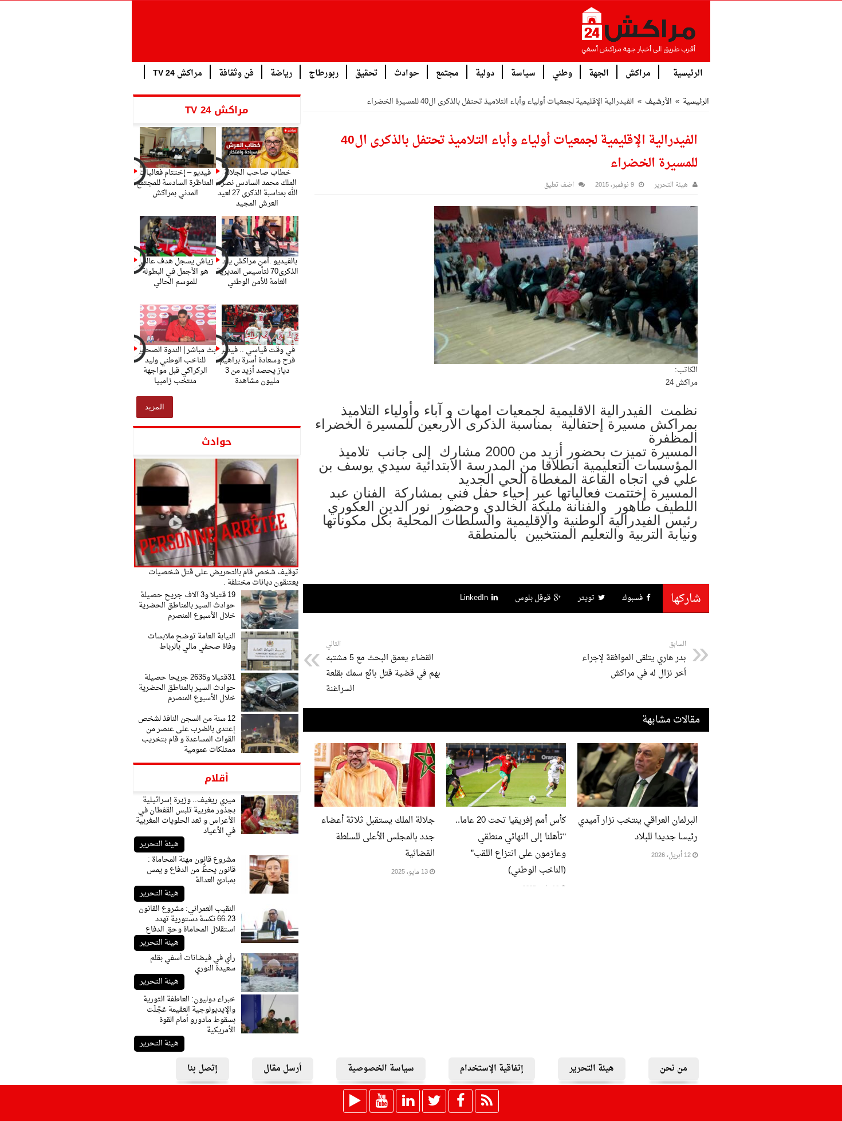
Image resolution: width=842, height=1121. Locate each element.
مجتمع (447, 72)
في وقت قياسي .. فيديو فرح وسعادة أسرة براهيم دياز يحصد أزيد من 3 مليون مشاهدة (257, 365)
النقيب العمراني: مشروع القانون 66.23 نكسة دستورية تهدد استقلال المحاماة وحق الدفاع (187, 919)
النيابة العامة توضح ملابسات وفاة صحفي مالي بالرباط (191, 641)
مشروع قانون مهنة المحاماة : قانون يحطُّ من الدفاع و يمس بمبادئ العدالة (191, 869)
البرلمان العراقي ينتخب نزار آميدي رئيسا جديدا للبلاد (638, 829)
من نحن (673, 1068)
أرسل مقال (282, 1068)
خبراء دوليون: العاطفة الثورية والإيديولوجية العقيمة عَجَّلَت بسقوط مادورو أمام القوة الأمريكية (189, 1014)
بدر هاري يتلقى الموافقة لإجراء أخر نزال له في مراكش (634, 659)
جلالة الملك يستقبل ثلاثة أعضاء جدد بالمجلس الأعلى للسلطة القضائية (378, 837)
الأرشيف (658, 101)
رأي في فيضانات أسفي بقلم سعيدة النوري (192, 963)
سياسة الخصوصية (381, 1068)
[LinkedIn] (408, 1101)
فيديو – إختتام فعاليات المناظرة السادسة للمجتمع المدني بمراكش (175, 182)
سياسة (523, 72)
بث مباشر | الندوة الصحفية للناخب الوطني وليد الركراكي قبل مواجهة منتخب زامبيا (175, 365)
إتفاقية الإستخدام (492, 1068)
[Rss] (487, 1101)
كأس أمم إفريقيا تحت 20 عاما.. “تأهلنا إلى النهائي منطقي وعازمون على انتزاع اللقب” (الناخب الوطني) (510, 845)
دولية (484, 72)
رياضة (281, 72)
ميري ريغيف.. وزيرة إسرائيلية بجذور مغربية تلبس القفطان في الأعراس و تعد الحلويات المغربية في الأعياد (185, 815)
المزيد (154, 406)
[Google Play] (355, 1101)
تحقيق (366, 72)
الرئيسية (688, 72)
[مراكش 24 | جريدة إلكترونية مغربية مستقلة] (639, 34)
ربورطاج (324, 72)
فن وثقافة (236, 72)
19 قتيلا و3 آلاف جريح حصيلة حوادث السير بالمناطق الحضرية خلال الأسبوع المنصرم (187, 605)
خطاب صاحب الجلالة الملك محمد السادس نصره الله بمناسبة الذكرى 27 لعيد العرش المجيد (257, 188)
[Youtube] (381, 1101)
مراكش (638, 72)
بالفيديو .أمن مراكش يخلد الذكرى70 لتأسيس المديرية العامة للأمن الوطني (257, 271)
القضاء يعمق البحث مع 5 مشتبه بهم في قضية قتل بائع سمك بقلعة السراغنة (383, 667)
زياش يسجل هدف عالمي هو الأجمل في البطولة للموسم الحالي (175, 271)
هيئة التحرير (159, 844)
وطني (562, 72)
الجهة (599, 72)
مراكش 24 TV (177, 72)
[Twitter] (434, 1101)
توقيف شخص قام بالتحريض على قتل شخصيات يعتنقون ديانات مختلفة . (223, 577)
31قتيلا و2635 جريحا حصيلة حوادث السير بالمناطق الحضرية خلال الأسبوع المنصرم (187, 687)
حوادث (406, 72)
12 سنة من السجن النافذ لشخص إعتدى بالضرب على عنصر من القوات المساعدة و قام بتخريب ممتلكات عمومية (186, 734)
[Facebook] (460, 1101)
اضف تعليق (559, 185)
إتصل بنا (202, 1068)
